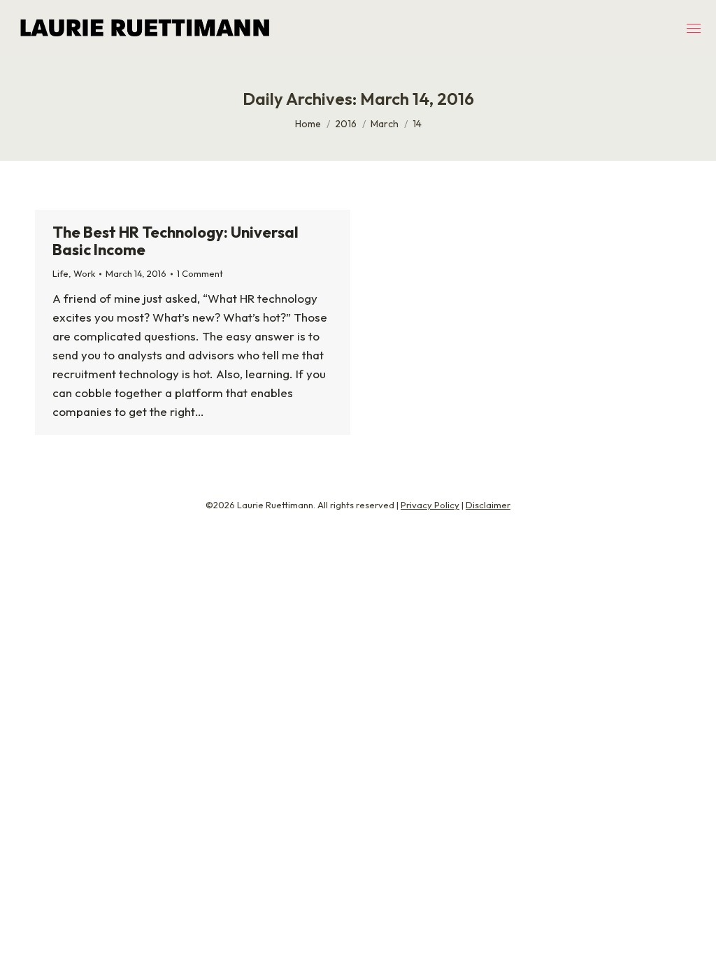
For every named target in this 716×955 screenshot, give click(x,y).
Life (60, 273)
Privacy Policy (430, 504)
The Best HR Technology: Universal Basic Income (175, 240)
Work (84, 273)
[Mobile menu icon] (693, 28)
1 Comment (200, 273)
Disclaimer (488, 504)
